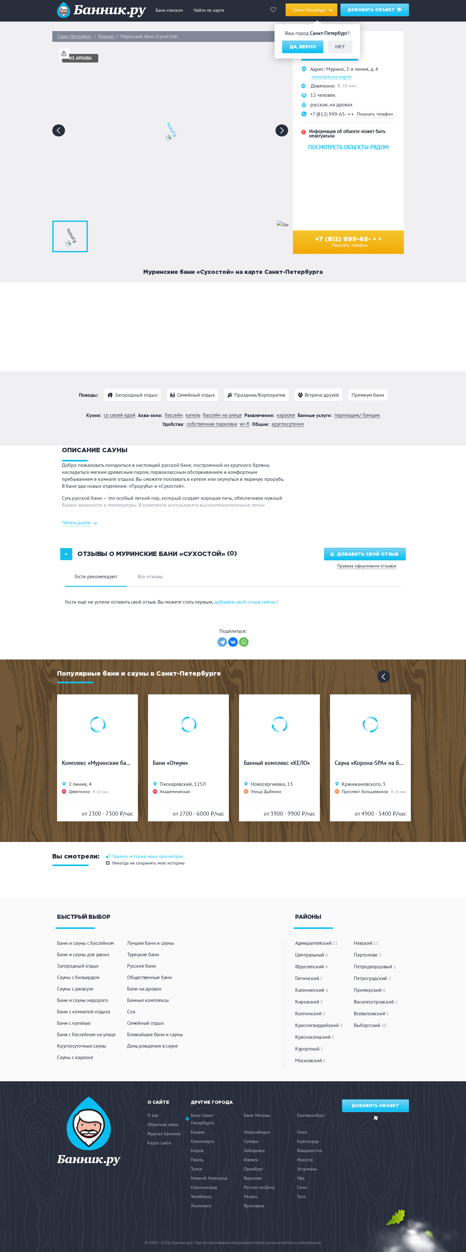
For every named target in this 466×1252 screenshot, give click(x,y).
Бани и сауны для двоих (83, 954)
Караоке (286, 415)
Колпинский (310, 1013)
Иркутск (305, 1160)
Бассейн (174, 415)
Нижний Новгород (209, 1178)
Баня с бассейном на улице (86, 1034)
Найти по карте (209, 10)
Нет (340, 47)
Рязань (250, 1196)
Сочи (302, 1187)
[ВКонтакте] (233, 642)
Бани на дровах (144, 988)
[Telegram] (222, 642)
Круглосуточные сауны (81, 1046)
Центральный (311, 954)
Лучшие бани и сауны (150, 943)
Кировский (309, 1001)
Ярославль (254, 1206)
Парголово (367, 954)
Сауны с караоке (75, 1057)
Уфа (301, 1178)
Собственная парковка (212, 424)
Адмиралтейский (316, 943)
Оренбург (253, 1169)
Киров (197, 1150)
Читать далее (76, 522)
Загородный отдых (136, 395)
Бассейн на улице (222, 415)
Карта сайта (159, 1143)
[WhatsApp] (244, 642)
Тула (301, 1196)
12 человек (322, 95)
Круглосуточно (288, 424)
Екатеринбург (311, 1115)
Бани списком (169, 10)
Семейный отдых (196, 395)
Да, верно (302, 47)
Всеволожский (371, 1013)
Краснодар (308, 1141)
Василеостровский (376, 1001)
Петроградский (372, 978)
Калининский (311, 990)
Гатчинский (309, 978)
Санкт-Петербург (75, 36)
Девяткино (323, 86)
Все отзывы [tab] (150, 576)
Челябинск (201, 1196)
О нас (153, 1115)
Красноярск (202, 1141)
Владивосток (309, 1150)
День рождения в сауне (152, 1046)
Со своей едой (119, 415)
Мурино (106, 36)
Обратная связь (162, 1124)
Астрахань (307, 1169)
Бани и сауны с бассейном (85, 943)
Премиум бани (368, 395)
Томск (196, 1169)
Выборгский (370, 1025)
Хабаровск (254, 1150)
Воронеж (253, 1178)
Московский (310, 1060)
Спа (131, 1011)
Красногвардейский (318, 1025)
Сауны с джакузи (75, 988)
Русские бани (141, 966)
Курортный (309, 1048)
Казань (198, 1132)
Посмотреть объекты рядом (348, 147)
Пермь (197, 1160)
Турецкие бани (143, 954)
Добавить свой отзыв (367, 554)
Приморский (369, 990)
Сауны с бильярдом (78, 977)
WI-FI (244, 424)
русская (318, 104)
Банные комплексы (148, 1000)
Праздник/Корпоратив (259, 395)
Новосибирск (257, 1132)
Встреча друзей (322, 395)
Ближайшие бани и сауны (155, 1034)
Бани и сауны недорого (82, 1000)
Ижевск (251, 1160)
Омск (302, 1132)
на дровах (341, 104)
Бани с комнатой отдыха (83, 1011)
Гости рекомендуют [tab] (95, 576)
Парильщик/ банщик (357, 415)
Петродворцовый (375, 966)
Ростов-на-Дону (259, 1187)
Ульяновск (201, 1206)
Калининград (204, 1187)
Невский (366, 943)
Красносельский (314, 1037)
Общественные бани (149, 977)
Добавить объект (372, 10)
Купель (192, 415)
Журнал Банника (164, 1133)
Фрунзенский (311, 966)
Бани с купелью (74, 1023)
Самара (251, 1141)
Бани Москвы (257, 1115)
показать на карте (331, 77)
